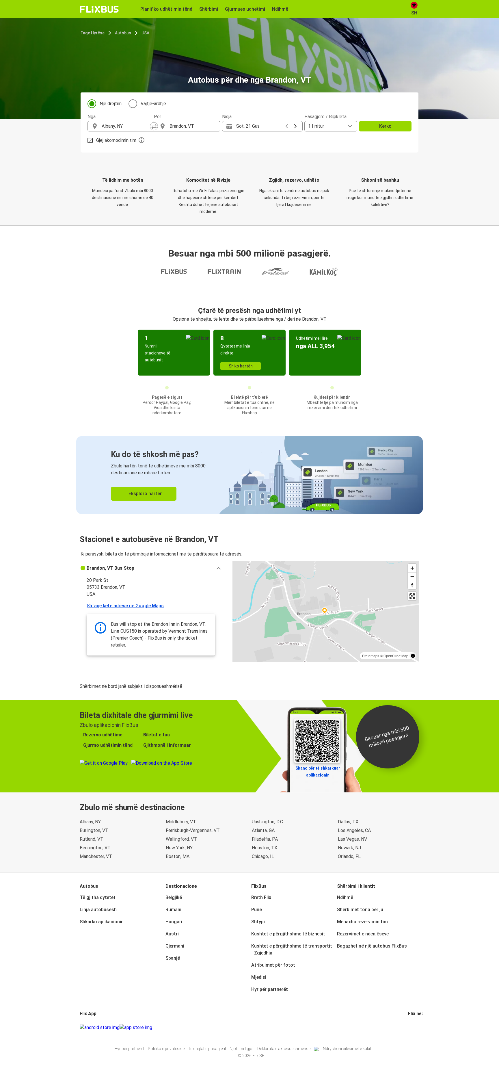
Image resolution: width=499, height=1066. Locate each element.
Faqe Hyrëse (93, 33)
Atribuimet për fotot (273, 965)
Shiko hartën (241, 366)
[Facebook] (409, 1027)
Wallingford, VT (181, 839)
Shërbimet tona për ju (360, 909)
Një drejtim (111, 103)
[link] (249, 475)
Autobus (123, 33)
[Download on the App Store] (136, 1027)
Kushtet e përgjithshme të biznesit (288, 934)
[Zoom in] (412, 568)
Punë (256, 909)
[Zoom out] (412, 576)
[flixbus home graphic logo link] (99, 9)
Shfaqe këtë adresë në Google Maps (125, 605)
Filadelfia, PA (265, 839)
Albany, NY (90, 821)
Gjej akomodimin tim (116, 140)
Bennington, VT (95, 847)
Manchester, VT (96, 856)
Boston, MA (177, 856)
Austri (172, 934)
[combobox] (126, 126)
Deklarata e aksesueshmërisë (283, 1048)
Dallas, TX (348, 821)
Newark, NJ (349, 847)
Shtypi (258, 921)
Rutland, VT (91, 839)
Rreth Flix (261, 897)
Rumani (173, 909)
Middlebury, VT (181, 821)
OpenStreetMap (395, 655)
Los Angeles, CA (354, 830)
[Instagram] (411, 1027)
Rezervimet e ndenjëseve (363, 934)
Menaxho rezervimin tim (362, 921)
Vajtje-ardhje (153, 103)
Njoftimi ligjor (242, 1048)
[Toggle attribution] (412, 655)
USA (145, 33)
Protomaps (370, 655)
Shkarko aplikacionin (102, 921)
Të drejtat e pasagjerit (207, 1048)
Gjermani (174, 946)
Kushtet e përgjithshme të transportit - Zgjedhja (291, 949)
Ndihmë (345, 897)
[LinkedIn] (414, 1027)
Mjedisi (258, 977)
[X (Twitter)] (416, 1027)
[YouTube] (412, 1027)
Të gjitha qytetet (98, 897)
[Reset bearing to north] (412, 585)
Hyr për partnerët (269, 989)
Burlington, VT (94, 830)
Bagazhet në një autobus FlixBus (372, 946)
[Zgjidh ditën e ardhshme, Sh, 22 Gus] (295, 126)
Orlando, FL (349, 856)
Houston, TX (264, 847)
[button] (153, 568)
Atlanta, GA (263, 830)
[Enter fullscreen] (412, 596)
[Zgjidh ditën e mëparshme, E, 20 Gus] (286, 126)
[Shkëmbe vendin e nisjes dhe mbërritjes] (154, 126)
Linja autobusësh (98, 909)
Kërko (385, 126)
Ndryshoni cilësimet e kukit (347, 1048)
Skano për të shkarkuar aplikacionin (317, 771)
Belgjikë (173, 897)
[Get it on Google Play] (100, 1027)
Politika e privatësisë (166, 1048)
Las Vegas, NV (352, 839)
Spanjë (172, 958)
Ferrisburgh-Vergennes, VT (193, 830)
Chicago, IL (263, 856)
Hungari (173, 921)
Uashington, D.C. (268, 821)
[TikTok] (417, 1027)
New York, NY (179, 847)
